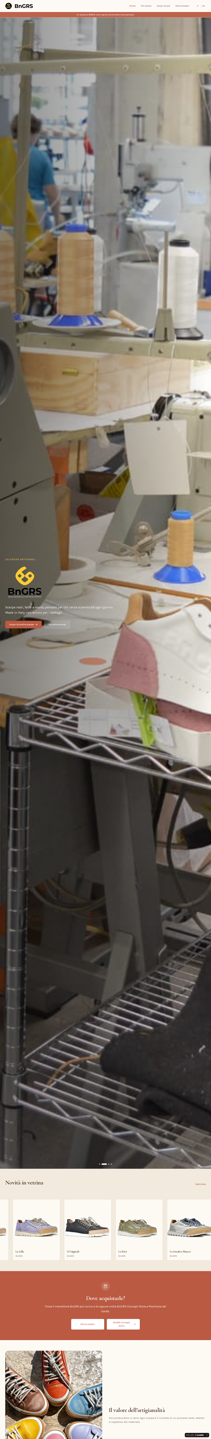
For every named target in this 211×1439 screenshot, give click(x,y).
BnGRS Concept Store (121, 1324)
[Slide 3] (108, 1164)
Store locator (182, 5)
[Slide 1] (101, 1164)
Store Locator (87, 1324)
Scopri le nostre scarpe (21, 624)
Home (132, 5)
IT (197, 6)
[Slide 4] (111, 1164)
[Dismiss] (207, 1435)
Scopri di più (163, 5)
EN (203, 6)
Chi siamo (146, 5)
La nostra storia (57, 624)
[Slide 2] (106, 1164)
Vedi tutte (200, 1184)
